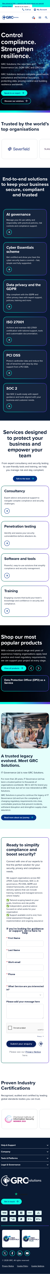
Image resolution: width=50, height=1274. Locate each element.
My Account (42, 9)
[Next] (38, 668)
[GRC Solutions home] (21, 1180)
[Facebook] (12, 1253)
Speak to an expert (12, 93)
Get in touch (9, 1201)
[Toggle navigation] (39, 17)
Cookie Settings (37, 1266)
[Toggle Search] (46, 17)
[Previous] (31, 668)
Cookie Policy (22, 1266)
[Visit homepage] (10, 17)
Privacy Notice (8, 1266)
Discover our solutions (14, 101)
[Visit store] (33, 17)
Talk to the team (23, 478)
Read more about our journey (16, 817)
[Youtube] (27, 1253)
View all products (11, 668)
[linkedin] (19, 1253)
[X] (4, 1253)
